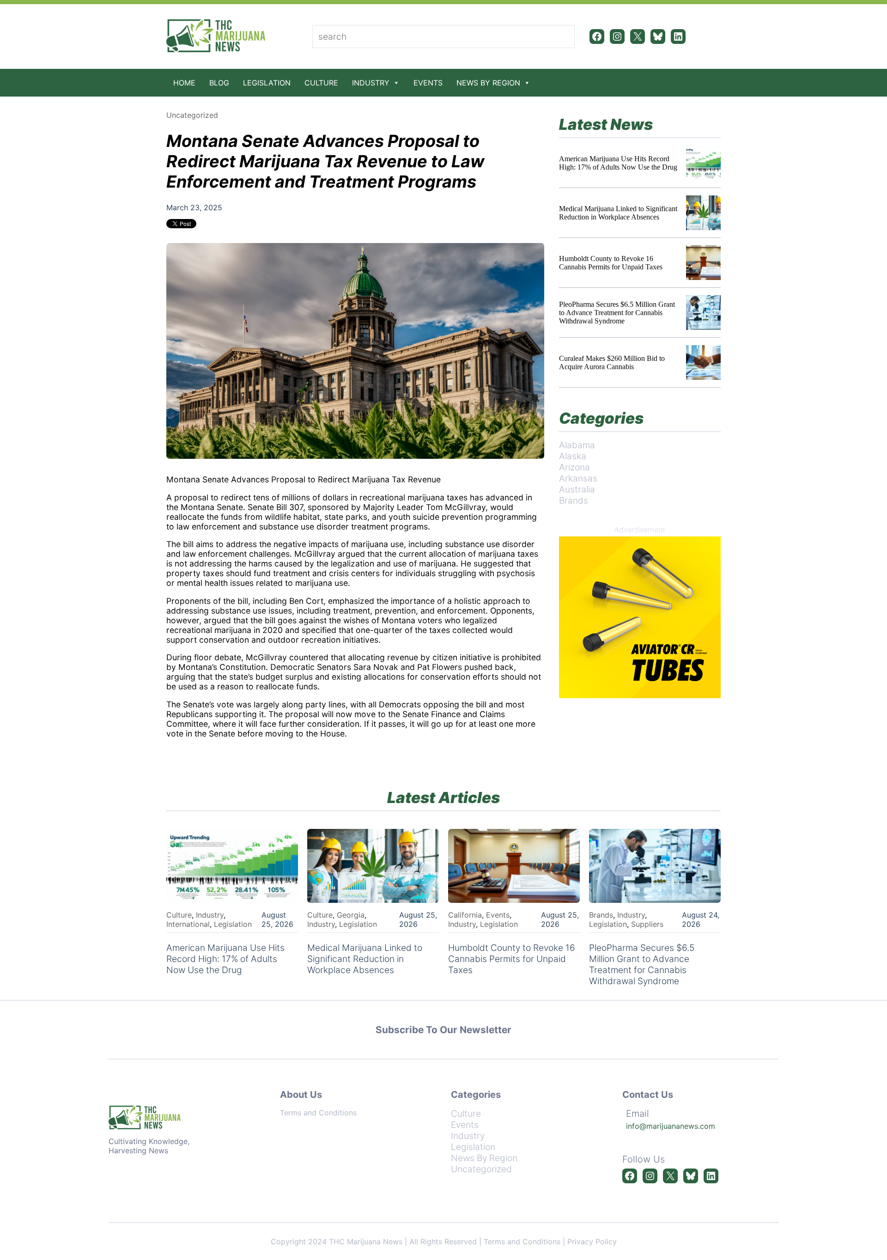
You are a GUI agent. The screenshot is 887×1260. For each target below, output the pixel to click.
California (465, 914)
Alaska (572, 456)
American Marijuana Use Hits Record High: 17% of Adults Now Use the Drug (618, 163)
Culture (321, 82)
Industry (370, 82)
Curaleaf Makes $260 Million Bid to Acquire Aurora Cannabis (612, 362)
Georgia (351, 914)
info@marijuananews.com (670, 1126)
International (188, 924)
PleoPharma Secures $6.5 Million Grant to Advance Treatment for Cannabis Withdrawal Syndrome (617, 312)
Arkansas (578, 478)
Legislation (267, 82)
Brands (573, 500)
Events (428, 82)
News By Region (488, 82)
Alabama (577, 444)
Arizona (574, 467)
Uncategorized (192, 115)
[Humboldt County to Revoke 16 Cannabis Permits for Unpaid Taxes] (703, 262)
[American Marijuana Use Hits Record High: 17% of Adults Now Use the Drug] (703, 163)
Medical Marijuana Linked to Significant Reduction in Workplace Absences (618, 213)
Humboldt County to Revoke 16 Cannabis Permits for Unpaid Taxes (610, 263)
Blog (219, 82)
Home (184, 82)
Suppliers (647, 924)
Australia (577, 489)
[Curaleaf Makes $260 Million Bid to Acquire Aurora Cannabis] (703, 362)
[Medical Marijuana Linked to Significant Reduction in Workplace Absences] (703, 212)
